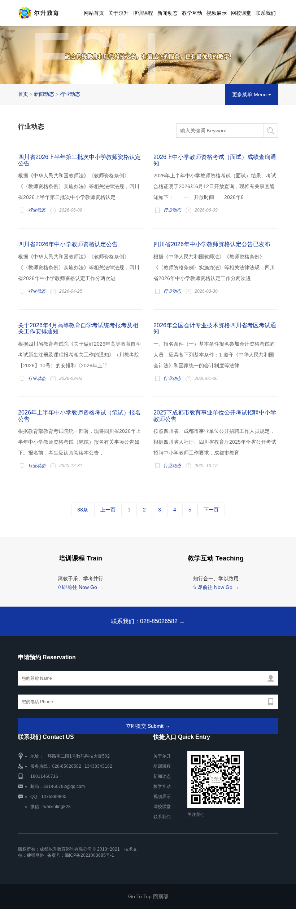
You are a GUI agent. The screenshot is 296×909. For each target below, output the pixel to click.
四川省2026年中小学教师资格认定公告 (68, 244)
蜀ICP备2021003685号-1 (89, 855)
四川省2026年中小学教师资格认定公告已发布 (211, 244)
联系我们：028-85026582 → (148, 621)
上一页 (108, 510)
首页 (23, 94)
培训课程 (143, 13)
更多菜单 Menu (250, 94)
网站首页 (94, 13)
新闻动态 (167, 13)
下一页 (211, 510)
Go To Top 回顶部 (148, 896)
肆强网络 (35, 855)
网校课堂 (241, 13)
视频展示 (216, 13)
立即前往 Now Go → (80, 587)
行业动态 (70, 94)
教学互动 (192, 13)
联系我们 (266, 13)
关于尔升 (118, 13)
